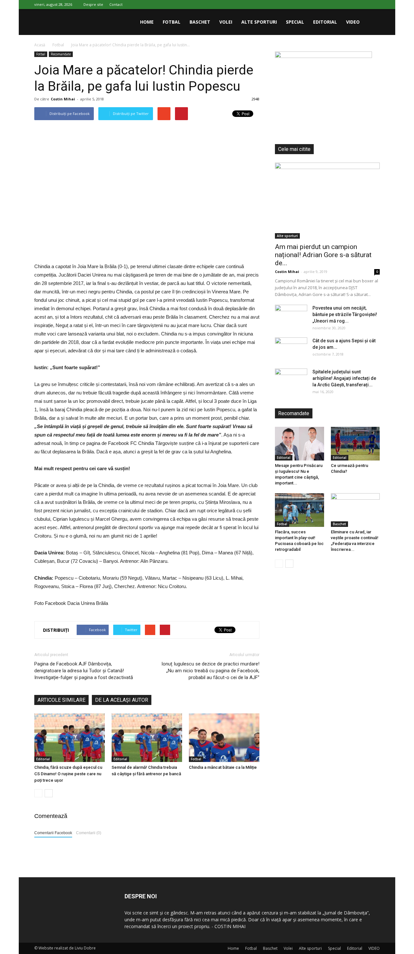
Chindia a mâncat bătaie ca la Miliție (223, 767)
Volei (225, 22)
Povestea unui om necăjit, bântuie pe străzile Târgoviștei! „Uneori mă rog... (344, 314)
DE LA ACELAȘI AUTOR (121, 700)
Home (147, 22)
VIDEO (353, 22)
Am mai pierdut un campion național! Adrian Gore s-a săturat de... (323, 255)
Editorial (325, 22)
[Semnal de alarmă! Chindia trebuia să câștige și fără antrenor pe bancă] (147, 737)
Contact (116, 4)
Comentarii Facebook (53, 833)
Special (295, 22)
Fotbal (171, 22)
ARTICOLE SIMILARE (61, 700)
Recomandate (61, 54)
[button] (372, 22)
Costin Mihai (63, 99)
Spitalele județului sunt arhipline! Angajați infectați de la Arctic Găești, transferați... (344, 378)
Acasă (39, 45)
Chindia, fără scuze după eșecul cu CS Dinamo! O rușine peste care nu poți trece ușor (68, 774)
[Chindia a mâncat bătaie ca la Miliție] (224, 737)
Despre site (93, 4)
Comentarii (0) (88, 833)
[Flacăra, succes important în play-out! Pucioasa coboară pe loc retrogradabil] (299, 510)
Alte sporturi (259, 22)
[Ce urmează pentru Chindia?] (355, 443)
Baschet (200, 22)
